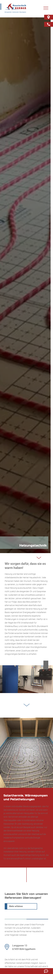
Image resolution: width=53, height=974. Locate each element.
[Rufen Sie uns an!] (48, 24)
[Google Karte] (48, 17)
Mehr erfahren (16, 906)
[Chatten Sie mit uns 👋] (46, 971)
